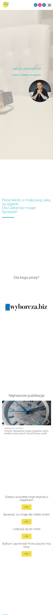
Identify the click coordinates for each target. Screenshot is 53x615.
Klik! (26, 507)
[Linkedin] (35, 5)
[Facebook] (44, 5)
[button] (48, 307)
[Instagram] (40, 5)
